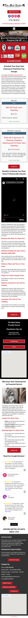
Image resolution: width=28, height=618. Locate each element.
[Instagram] (15, 16)
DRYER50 (15, 113)
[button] (14, 29)
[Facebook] (9, 16)
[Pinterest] (18, 16)
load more (14, 524)
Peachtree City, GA (14, 329)
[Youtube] (12, 16)
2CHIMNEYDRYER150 (15, 149)
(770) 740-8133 (14, 20)
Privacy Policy (14, 616)
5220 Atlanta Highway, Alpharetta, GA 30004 (14, 23)
